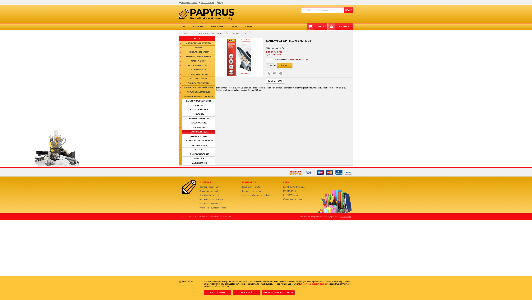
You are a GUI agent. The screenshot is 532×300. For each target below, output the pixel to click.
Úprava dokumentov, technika (209, 34)
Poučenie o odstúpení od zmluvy (255, 195)
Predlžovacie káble (199, 145)
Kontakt (249, 26)
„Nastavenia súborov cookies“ (314, 284)
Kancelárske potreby (198, 52)
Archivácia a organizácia (198, 43)
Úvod (185, 34)
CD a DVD (199, 105)
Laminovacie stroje (199, 136)
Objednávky (217, 26)
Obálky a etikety (198, 61)
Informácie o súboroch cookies (213, 208)
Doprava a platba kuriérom (211, 199)
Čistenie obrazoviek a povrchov (199, 112)
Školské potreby (198, 79)
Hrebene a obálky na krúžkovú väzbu (199, 121)
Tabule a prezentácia (198, 83)
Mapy (220, 3)
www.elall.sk (346, 217)
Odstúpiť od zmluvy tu (209, 195)
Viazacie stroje (199, 163)
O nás (234, 26)
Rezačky (199, 150)
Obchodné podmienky (209, 187)
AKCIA (197, 39)
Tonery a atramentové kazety (198, 88)
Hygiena (198, 48)
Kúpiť (286, 65)
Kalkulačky (199, 127)
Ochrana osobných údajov (211, 203)
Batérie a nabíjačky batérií (199, 101)
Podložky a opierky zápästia (199, 141)
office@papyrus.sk (189, 3)
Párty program (198, 70)
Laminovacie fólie (238, 34)
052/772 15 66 (207, 3)
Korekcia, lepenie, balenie (198, 57)
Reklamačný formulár (250, 187)
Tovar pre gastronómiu (198, 92)
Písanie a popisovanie (199, 74)
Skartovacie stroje (199, 154)
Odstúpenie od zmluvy (251, 191)
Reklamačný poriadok (209, 191)
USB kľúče (199, 159)
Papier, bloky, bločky (198, 65)
